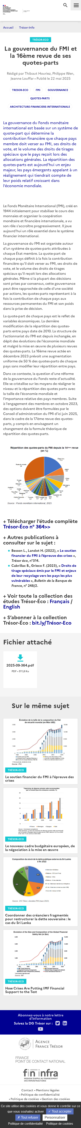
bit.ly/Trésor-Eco (51, 622)
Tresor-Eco (20, 90)
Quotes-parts (40, 98)
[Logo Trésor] (36, 11)
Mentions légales (47, 1090)
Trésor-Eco (40, 39)
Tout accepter (61, 1111)
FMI (38, 90)
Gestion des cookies (56, 1099)
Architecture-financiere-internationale (40, 106)
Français (59, 600)
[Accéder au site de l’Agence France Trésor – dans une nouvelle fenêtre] (41, 1043)
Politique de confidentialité (40, 1094)
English (11, 606)
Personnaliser (55, 1117)
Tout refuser (29, 1117)
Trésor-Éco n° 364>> (26, 526)
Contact (27, 1090)
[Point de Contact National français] (40, 1059)
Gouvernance (58, 90)
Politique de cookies (25, 1099)
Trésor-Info (26, 27)
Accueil (8, 27)
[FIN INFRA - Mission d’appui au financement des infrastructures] (40, 1074)
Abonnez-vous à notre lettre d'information (40, 1016)
